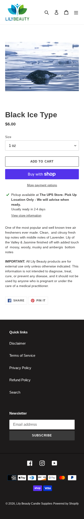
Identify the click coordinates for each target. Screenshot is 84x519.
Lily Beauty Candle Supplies (34, 503)
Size (8, 137)
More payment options (42, 185)
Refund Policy (20, 380)
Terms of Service (22, 355)
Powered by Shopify (66, 503)
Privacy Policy (20, 368)
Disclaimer (17, 343)
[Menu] (76, 12)
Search (14, 392)
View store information (26, 215)
